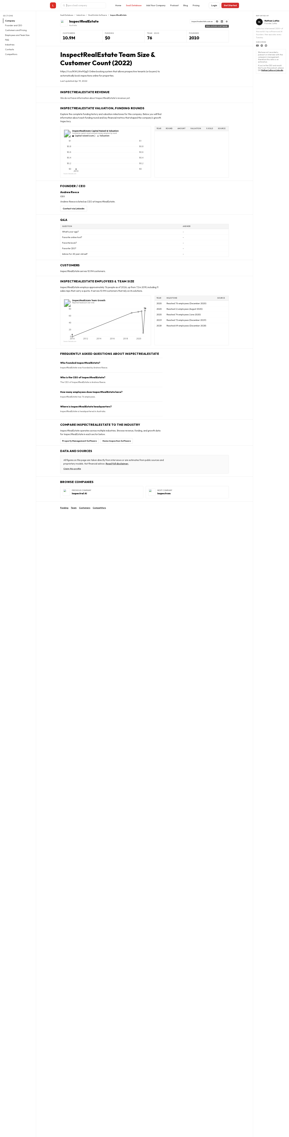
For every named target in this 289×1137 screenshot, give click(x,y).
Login (214, 5)
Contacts (9, 49)
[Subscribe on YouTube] (257, 45)
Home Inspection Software (117, 441)
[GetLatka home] (53, 5)
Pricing (196, 5)
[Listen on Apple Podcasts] (266, 45)
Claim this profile (72, 468)
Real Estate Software (97, 15)
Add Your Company (155, 5)
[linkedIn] (222, 21)
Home (118, 5)
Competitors (11, 54)
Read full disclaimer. (117, 463)
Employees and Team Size (17, 35)
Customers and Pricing (16, 30)
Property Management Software (79, 441)
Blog (185, 5)
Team (74, 507)
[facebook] (217, 21)
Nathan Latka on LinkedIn (272, 70)
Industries (9, 44)
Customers (84, 507)
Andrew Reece (69, 192)
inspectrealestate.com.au (202, 21)
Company (10, 20)
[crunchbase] (227, 21)
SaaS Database (133, 5)
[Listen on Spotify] (262, 45)
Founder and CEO (13, 25)
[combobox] (85, 5)
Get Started (230, 5)
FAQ (7, 40)
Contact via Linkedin (73, 208)
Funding (64, 507)
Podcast (174, 5)
